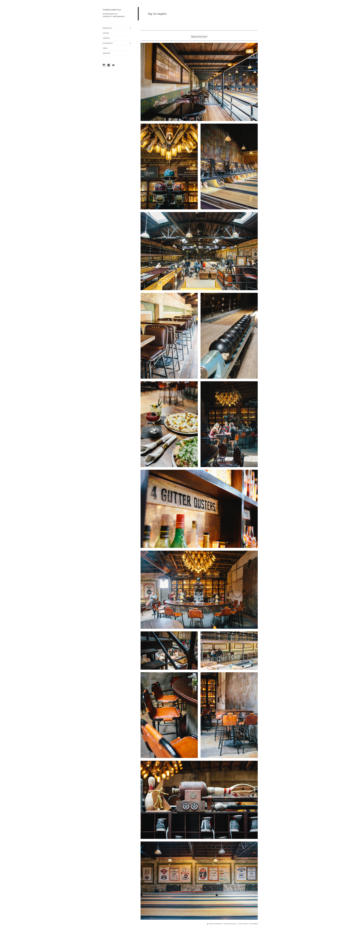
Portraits (107, 28)
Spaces (106, 33)
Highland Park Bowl (199, 36)
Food (105, 48)
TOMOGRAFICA (112, 9)
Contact (106, 53)
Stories (106, 38)
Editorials (108, 43)
